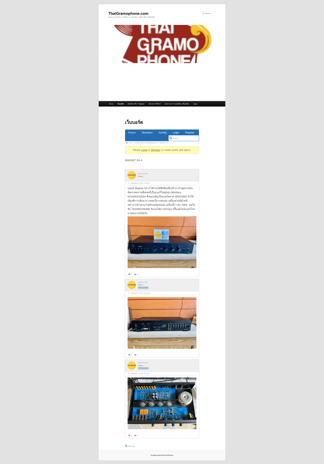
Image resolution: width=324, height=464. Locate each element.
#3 (128, 373)
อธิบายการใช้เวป (155, 104)
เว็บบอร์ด (120, 104)
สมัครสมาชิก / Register (136, 104)
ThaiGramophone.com (128, 13)
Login (195, 104)
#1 (128, 183)
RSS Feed (131, 446)
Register (190, 132)
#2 (128, 293)
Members (147, 132)
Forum (132, 132)
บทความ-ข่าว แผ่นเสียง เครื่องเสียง (177, 104)
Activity (163, 132)
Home (111, 104)
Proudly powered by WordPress (162, 455)
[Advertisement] (162, 82)
